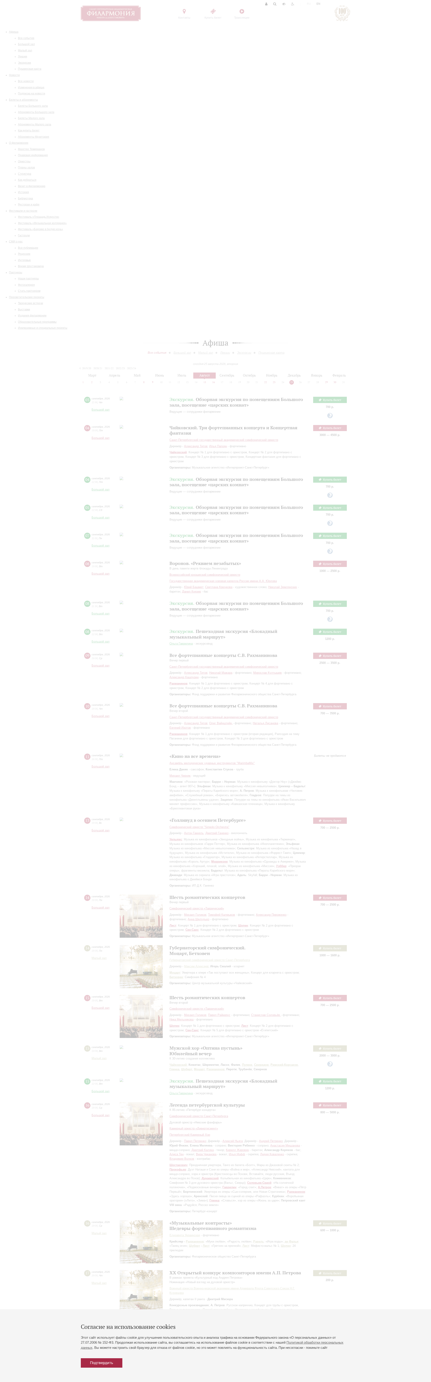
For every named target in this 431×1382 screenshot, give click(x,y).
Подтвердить (101, 1363)
